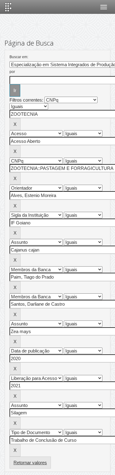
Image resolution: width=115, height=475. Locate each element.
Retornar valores (30, 462)
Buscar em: (19, 57)
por (12, 72)
